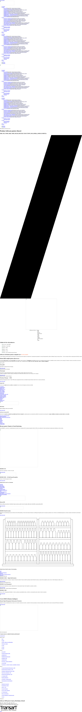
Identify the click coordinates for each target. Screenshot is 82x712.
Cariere (3, 28)
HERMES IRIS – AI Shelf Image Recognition (16, 14)
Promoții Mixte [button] (2, 486)
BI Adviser (13, 10)
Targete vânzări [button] (2, 487)
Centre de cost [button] (2, 392)
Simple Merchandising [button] (3, 494)
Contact (3, 32)
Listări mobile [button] (2, 492)
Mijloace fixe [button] (2, 388)
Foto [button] (0, 495)
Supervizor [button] (1, 575)
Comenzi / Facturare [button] (3, 395)
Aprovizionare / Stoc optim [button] (4, 394)
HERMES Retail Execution (16, 15)
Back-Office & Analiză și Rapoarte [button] (5, 493)
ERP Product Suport (7, 27)
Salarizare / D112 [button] (2, 389)
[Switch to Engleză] (3, 62)
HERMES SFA (15, 12)
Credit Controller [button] (2, 489)
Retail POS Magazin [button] (3, 396)
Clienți (3, 89)
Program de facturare (14, 84)
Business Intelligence (12, 25)
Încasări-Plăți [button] (2, 393)
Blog (2, 95)
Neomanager (13, 72)
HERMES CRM (14, 13)
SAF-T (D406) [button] (2, 391)
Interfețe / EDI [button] (2, 400)
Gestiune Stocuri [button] (2, 387)
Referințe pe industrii (7, 90)
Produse (3, 7)
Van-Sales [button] (1, 485)
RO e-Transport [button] (2, 390)
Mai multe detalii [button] (2, 368)
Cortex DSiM (11, 16)
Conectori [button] (1, 401)
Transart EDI (12, 21)
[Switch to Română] (3, 63)
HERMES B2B (13, 11)
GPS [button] (0, 491)
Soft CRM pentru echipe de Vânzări (16, 23)
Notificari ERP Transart (15, 24)
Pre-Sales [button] (1, 484)
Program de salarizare (15, 20)
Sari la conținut (2, 0)
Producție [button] (1, 398)
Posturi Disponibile (7, 29)
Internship (5, 31)
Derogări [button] (1, 488)
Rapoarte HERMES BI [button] (3, 490)
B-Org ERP (12, 8)
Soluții (3, 17)
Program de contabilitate (14, 19)
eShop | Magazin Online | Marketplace (16, 22)
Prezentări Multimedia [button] (3, 572)
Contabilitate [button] (2, 386)
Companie (3, 6)
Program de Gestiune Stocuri (14, 18)
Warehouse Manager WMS (15, 37)
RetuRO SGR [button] (2, 397)
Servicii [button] (1, 399)
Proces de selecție (6, 30)
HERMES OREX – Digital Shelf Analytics (16, 78)
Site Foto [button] (1, 573)
